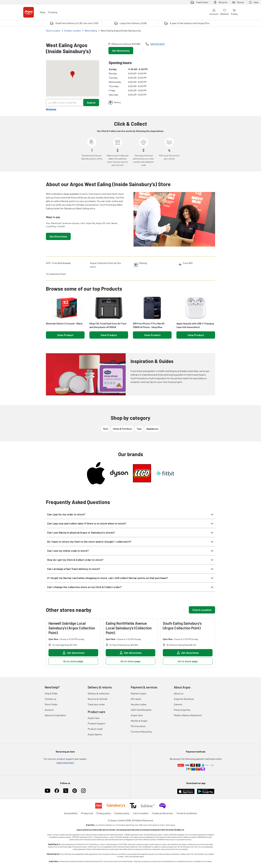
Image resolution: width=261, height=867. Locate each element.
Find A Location (201, 610)
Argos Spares (95, 734)
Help (256, 2)
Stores (240, 2)
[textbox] (86, 201)
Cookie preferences (162, 813)
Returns (223, 2)
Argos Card (137, 715)
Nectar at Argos (139, 720)
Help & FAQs (51, 693)
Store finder (51, 704)
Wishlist (224, 13)
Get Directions (121, 50)
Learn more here (65, 762)
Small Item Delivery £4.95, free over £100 (76, 23)
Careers (178, 704)
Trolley (234, 13)
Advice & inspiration (55, 715)
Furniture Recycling (141, 731)
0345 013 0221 (157, 43)
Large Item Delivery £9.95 (133, 23)
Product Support (96, 723)
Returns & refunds (97, 698)
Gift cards (136, 698)
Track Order (202, 2)
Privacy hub (87, 813)
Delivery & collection (99, 693)
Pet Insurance (138, 726)
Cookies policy (121, 813)
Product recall (95, 728)
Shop (42, 12)
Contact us (50, 698)
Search (91, 102)
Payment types (138, 693)
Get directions (75, 652)
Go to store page (73, 661)
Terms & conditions (186, 813)
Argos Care (94, 717)
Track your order (96, 704)
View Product (65, 335)
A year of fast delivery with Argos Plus (189, 23)
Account (213, 13)
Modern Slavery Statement (188, 715)
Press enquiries (182, 709)
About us (178, 693)
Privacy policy (104, 813)
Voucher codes (139, 704)
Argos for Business (184, 698)
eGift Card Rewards (141, 709)
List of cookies (140, 813)
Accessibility (70, 813)
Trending (52, 12)
